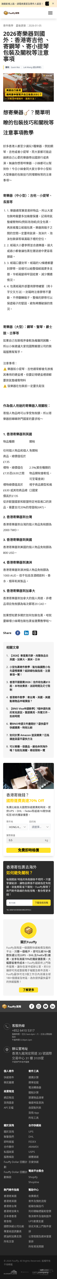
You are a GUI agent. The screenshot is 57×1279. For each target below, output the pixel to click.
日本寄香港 (10, 1216)
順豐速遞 (33, 1157)
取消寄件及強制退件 (39, 1216)
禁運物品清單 (36, 1097)
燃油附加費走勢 (13, 1236)
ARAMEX (33, 1147)
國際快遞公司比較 (14, 1226)
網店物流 (9, 1097)
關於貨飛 (9, 1131)
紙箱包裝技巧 (36, 1206)
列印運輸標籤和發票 (39, 1211)
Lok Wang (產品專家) (32, 67)
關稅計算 (33, 1092)
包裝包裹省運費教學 (33, 621)
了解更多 (28, 990)
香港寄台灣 (10, 1206)
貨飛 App (33, 1112)
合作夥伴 (9, 1147)
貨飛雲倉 (9, 1102)
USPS (31, 1152)
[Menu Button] (50, 12)
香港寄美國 (10, 1196)
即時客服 (9, 1141)
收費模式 (33, 1196)
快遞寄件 (9, 1077)
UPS (30, 1131)
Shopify (33, 1177)
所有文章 (9, 1241)
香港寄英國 (10, 1201)
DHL (31, 1136)
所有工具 (33, 1117)
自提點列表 (34, 1107)
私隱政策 (9, 1152)
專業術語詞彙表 (13, 1231)
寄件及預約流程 (37, 1201)
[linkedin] (26, 633)
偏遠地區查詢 (36, 1102)
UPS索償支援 (36, 1221)
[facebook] (17, 632)
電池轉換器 (34, 1087)
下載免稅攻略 (41, 902)
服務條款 (9, 1157)
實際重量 (10, 835)
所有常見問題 (36, 1246)
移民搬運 (9, 1082)
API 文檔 (8, 1107)
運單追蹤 (33, 1082)
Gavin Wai (15, 67)
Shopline (33, 1182)
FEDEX (32, 1141)
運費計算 (33, 1077)
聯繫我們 (9, 1136)
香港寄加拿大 (11, 1211)
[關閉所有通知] (53, 3)
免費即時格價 (28, 850)
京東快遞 (33, 1162)
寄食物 (7, 1221)
